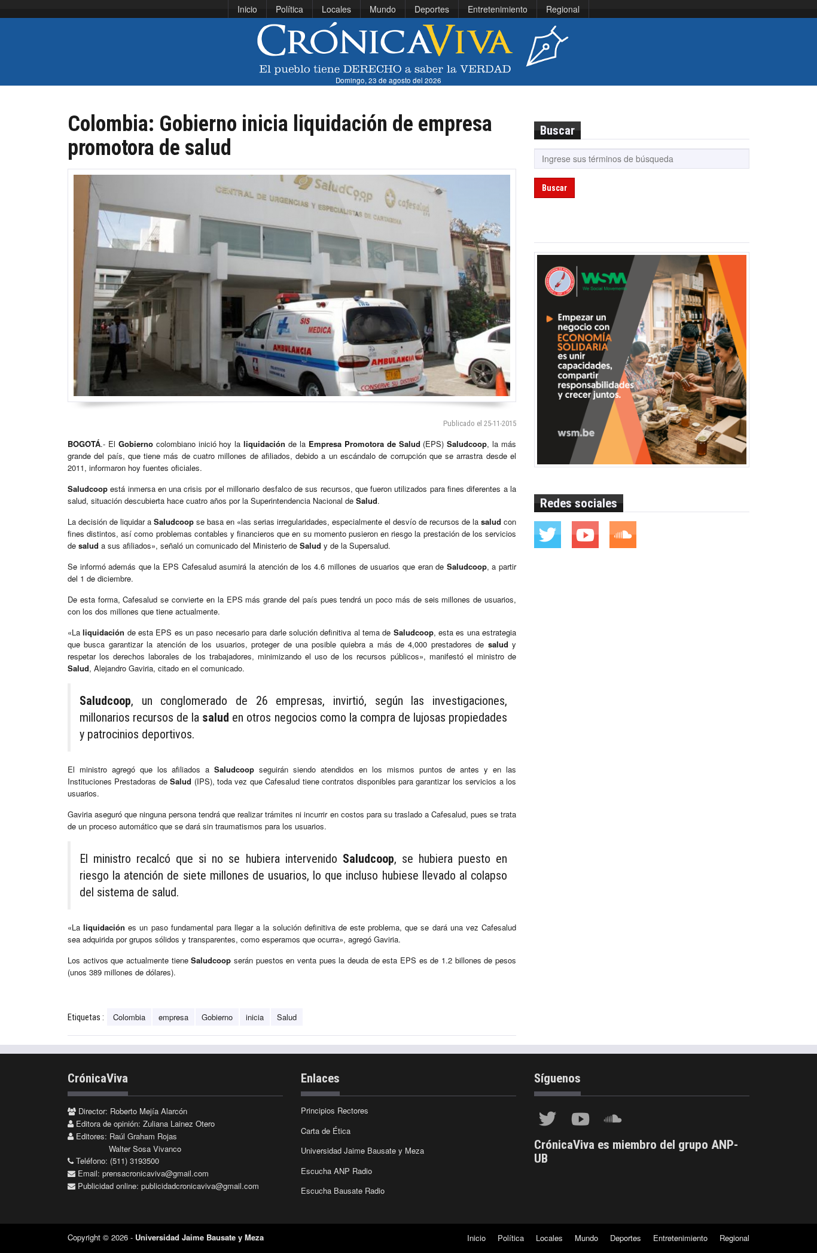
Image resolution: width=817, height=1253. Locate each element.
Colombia (129, 1017)
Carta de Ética (325, 1130)
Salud (287, 1017)
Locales (336, 9)
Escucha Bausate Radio (343, 1190)
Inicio (247, 9)
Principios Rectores (334, 1110)
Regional (563, 9)
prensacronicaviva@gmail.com (155, 1173)
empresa (173, 1017)
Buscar (554, 188)
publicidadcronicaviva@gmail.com (200, 1185)
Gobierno (217, 1017)
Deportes (431, 9)
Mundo (383, 9)
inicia (255, 1017)
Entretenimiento (498, 9)
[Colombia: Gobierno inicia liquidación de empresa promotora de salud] (292, 285)
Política (289, 9)
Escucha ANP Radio (336, 1170)
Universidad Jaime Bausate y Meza (362, 1150)
